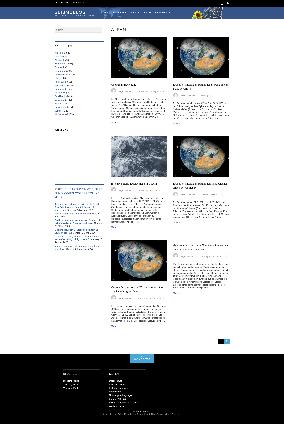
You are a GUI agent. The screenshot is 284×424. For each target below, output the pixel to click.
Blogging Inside (71, 380)
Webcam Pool (70, 388)
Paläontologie (62, 92)
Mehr (113, 122)
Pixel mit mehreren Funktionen (70, 213)
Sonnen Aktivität (117, 399)
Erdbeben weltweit (118, 388)
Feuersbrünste (62, 74)
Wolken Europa (117, 406)
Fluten (58, 78)
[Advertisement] (79, 155)
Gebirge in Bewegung (123, 84)
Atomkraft (60, 60)
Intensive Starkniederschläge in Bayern (134, 183)
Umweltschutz (62, 107)
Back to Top (141, 359)
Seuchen (59, 100)
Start (104, 13)
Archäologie (61, 56)
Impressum (78, 3)
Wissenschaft (61, 114)
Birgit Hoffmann (125, 91)
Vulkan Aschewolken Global (123, 402)
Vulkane (59, 110)
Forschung (60, 81)
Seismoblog (140, 411)
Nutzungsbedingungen (121, 395)
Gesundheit (61, 85)
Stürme (58, 103)
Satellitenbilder (155, 13)
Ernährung (60, 71)
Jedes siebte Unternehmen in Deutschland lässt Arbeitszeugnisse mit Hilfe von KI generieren (77, 207)
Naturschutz (61, 89)
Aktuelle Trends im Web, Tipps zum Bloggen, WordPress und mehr (78, 193)
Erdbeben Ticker (124, 13)
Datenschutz (62, 3)
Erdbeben (60, 63)
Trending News (71, 384)
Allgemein (60, 52)
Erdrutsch (60, 67)
